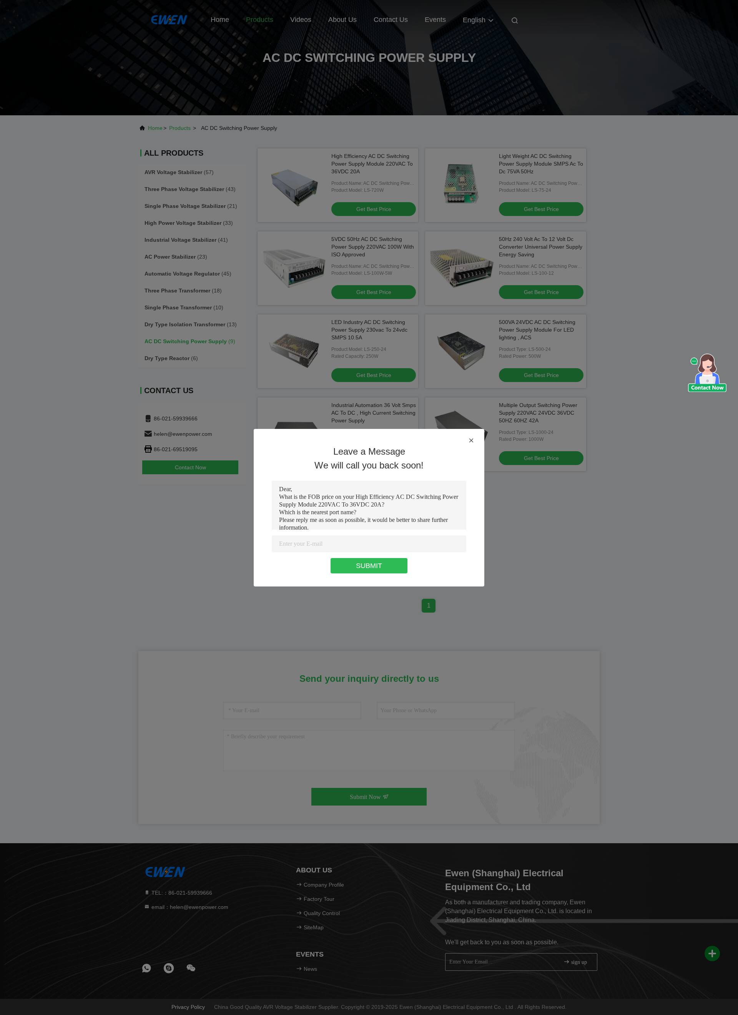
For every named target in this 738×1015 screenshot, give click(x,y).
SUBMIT (369, 566)
